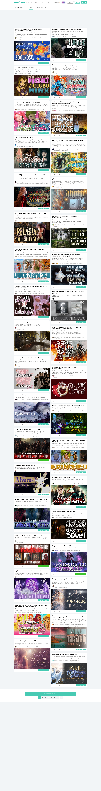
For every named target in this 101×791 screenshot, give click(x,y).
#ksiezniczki (45, 541)
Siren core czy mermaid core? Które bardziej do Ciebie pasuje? (68, 292)
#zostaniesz (64, 338)
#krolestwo (39, 364)
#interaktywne (82, 149)
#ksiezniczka (22, 183)
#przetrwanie (42, 576)
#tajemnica (69, 625)
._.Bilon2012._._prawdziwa (62, 110)
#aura (67, 585)
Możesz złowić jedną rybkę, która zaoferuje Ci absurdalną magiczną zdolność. (28, 29)
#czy (72, 337)
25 (22, 460)
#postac (37, 109)
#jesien (74, 447)
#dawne (74, 337)
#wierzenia (32, 146)
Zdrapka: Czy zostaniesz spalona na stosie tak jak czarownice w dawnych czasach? (66, 327)
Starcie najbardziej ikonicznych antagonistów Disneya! (68, 406)
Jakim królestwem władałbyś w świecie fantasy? (29, 358)
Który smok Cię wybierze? (22, 395)
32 (22, 390)
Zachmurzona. (19, 73)
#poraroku (34, 646)
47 (59, 435)
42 (22, 170)
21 (59, 97)
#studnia (66, 150)
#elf (33, 364)
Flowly (55, 263)
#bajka (29, 109)
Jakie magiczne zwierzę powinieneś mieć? (64, 654)
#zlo (66, 411)
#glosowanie (72, 550)
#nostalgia (56, 411)
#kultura (18, 542)
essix (18, 541)
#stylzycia (72, 187)
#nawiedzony (56, 226)
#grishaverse (44, 505)
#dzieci (39, 541)
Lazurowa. (56, 660)
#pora (55, 448)
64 (22, 353)
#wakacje (39, 612)
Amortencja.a (19, 220)
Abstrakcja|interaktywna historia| (25, 465)
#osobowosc (32, 183)
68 (22, 281)
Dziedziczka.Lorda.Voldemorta (22, 505)
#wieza (19, 185)
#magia (33, 37)
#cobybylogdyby (34, 541)
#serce (55, 377)
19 (22, 133)
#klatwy (65, 517)
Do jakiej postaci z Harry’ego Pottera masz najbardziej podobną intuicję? (31, 287)
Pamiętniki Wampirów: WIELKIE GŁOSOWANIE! (29, 429)
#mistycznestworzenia (58, 661)
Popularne (29, 2)
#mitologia (19, 146)
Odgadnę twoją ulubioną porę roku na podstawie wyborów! (29, 249)
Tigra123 (55, 149)
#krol (46, 182)
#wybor (46, 37)
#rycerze (44, 183)
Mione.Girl (19, 293)
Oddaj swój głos (43, 460)
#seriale (37, 257)
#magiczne (44, 144)
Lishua (18, 37)
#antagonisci (66, 410)
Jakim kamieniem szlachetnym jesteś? (63, 179)
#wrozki (34, 73)
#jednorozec (73, 660)
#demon (29, 182)
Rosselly (55, 110)
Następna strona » (51, 694)
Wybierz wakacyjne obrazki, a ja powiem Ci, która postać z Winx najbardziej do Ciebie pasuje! (32, 605)
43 (22, 566)
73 (61, 697)
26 (59, 322)
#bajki (27, 541)
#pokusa (59, 150)
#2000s (30, 435)
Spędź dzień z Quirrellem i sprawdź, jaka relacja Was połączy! (30, 214)
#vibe (84, 298)
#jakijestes (72, 186)
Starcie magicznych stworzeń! (24, 137)
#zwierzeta (19, 39)
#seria (40, 109)
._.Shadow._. (56, 186)
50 (59, 685)
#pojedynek (23, 146)
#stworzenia (28, 146)
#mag (26, 183)
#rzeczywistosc (81, 375)
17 (22, 670)
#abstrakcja (30, 470)
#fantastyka (72, 624)
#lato (29, 612)
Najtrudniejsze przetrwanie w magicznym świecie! (30, 175)
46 (22, 317)
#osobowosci (41, 293)
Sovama (55, 517)
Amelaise (18, 182)
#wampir (46, 364)
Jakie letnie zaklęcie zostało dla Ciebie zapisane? (29, 641)
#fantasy (29, 144)
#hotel (82, 224)
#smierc (47, 183)
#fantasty (67, 660)
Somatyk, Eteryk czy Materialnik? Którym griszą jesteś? (31, 499)
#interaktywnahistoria (36, 470)
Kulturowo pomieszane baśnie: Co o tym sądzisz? (29, 535)
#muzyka (21, 257)
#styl (60, 448)
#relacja (42, 220)
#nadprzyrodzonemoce (67, 661)
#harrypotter (31, 220)
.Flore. (55, 337)
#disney (76, 410)
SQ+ (63, 2)
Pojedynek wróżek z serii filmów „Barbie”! (27, 102)
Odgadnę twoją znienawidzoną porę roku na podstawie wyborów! (68, 440)
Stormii (55, 410)
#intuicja (34, 293)
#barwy (68, 71)
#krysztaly (83, 186)
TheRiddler (56, 550)
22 (22, 97)
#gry (35, 256)
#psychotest (59, 587)
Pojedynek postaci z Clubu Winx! (24, 68)
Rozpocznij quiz (43, 62)
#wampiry (40, 436)
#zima (65, 448)
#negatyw (81, 71)
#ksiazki (18, 183)
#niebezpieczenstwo (36, 576)
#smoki (16, 185)
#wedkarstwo (42, 37)
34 (22, 636)
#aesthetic (66, 375)
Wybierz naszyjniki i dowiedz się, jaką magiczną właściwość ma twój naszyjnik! (66, 255)
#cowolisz (67, 263)
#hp (71, 36)
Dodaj (84, 2)
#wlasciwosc (82, 263)
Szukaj (71, 2)
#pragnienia (63, 150)
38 (22, 600)
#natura (78, 624)
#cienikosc (37, 505)
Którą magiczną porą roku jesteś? (62, 579)
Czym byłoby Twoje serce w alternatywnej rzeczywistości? (64, 367)
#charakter (68, 624)
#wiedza (73, 625)
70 (22, 63)
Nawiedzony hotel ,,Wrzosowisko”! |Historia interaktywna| (65, 216)
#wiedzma (71, 517)
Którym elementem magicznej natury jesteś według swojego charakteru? (67, 616)
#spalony (80, 337)
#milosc (18, 257)
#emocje (32, 182)
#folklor (32, 144)
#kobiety (39, 182)
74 (59, 401)
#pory (55, 587)
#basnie (29, 541)
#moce (36, 37)
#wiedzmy (56, 338)
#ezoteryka (68, 186)
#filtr (73, 71)
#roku (58, 448)
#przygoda (40, 183)
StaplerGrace (19, 435)
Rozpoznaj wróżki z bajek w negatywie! (63, 65)
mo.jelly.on (56, 298)
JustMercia (19, 612)
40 (59, 649)
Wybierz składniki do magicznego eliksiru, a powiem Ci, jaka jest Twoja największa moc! (68, 102)
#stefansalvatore (35, 436)
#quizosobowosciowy (63, 625)
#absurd (27, 37)
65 (59, 472)
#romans (27, 436)
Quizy (31, 7)
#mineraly (59, 187)
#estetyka (67, 298)
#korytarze (43, 182)
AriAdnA (18, 646)
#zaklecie (38, 646)
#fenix (70, 660)
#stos (83, 337)
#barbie (31, 109)
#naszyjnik (78, 263)
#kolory (75, 71)
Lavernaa (18, 109)
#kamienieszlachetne (78, 186)
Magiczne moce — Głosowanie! (61, 546)
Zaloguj (77, 2)
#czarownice (66, 337)
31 (59, 135)
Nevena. (18, 144)
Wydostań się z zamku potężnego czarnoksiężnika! (30, 571)
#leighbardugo (20, 506)
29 (59, 541)
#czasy (70, 337)
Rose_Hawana (19, 256)
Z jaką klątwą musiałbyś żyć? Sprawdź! (63, 511)
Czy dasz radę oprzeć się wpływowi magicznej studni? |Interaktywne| (68, 141)
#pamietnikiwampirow (21, 436)
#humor (30, 37)
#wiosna (62, 448)
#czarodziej (30, 364)
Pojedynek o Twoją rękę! (22, 322)
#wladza (18, 366)
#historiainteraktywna (75, 149)
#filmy (33, 256)
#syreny (81, 298)
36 (22, 494)
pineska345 (19, 364)
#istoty (35, 144)
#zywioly (76, 625)
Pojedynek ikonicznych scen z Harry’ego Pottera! (66, 29)
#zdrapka (46, 399)
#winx (31, 73)
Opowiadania (56, 2)
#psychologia (68, 187)
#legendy (38, 144)
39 (22, 244)
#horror (79, 224)
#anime (30, 256)
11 (22, 530)
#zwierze (72, 661)
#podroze (36, 183)
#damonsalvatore (35, 435)
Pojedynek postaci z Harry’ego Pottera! (63, 477)
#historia (69, 149)
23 (59, 611)
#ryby (39, 37)
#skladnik (61, 112)
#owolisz (30, 257)
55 (59, 506)
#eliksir (75, 110)
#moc (84, 110)
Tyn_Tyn (55, 375)
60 (59, 60)
